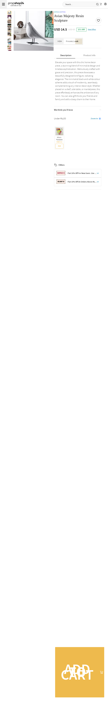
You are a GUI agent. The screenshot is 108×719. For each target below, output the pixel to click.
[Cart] (100, 4)
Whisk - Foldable (59, 138)
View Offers (92, 29)
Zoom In (94, 118)
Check (75, 41)
